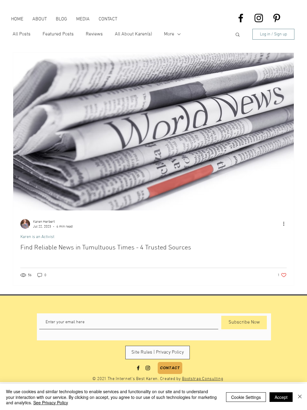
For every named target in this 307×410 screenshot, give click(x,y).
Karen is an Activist (37, 237)
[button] (237, 35)
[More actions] (285, 224)
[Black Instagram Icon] (258, 18)
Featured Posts (58, 34)
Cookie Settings (246, 397)
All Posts (22, 34)
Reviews (94, 34)
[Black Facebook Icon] (240, 18)
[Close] (299, 397)
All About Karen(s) (133, 34)
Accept (281, 397)
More (169, 34)
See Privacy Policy (50, 402)
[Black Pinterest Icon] (276, 18)
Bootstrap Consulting (202, 378)
